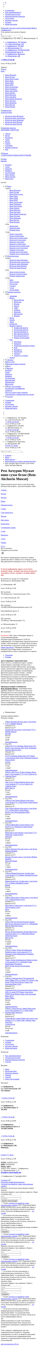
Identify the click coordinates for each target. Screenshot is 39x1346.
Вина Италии (10, 107)
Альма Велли (10, 1024)
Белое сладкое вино (17, 236)
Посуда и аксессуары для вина (16, 392)
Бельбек (8, 734)
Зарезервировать (11, 742)
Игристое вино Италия (13, 122)
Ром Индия (18, 352)
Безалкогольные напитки (16, 364)
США (16, 308)
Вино (9, 186)
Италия (16, 304)
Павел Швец (10, 998)
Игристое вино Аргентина (15, 118)
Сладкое (13, 286)
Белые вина (14, 226)
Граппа (7, 144)
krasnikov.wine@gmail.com (11, 1172)
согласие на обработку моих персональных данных (15, 1204)
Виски (7, 142)
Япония (17, 316)
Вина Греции (10, 93)
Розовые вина (15, 230)
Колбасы (8, 165)
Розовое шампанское (17, 276)
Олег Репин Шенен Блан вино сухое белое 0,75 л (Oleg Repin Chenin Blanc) (21, 809)
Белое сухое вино (16, 234)
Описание (9, 655)
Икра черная (9, 175)
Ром (6, 149)
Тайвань (17, 310)
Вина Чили (9, 81)
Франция (17, 312)
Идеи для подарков (14, 386)
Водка (7, 136)
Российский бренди (21, 336)
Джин (7, 140)
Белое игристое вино (17, 272)
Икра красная (10, 177)
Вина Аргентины (11, 87)
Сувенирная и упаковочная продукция (19, 394)
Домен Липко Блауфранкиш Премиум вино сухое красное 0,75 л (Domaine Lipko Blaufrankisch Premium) (21, 962)
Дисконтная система (12, 14)
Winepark (8, 837)
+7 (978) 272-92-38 (12, 422)
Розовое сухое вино (17, 250)
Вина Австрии (10, 97)
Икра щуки (9, 179)
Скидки (10, 397)
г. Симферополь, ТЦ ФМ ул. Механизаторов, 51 (14, 47)
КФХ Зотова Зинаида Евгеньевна (17, 966)
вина (2, 71)
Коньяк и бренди (11, 147)
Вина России (10, 105)
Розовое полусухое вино (19, 252)
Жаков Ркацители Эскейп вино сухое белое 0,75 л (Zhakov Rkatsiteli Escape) (21, 882)
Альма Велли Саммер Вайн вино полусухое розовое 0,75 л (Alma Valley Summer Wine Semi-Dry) (21, 1020)
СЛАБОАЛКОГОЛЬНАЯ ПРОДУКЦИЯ (16, 155)
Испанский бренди (21, 332)
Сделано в (5, 1180)
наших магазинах (7, 647)
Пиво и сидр (10, 362)
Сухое (12, 288)
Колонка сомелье (11, 20)
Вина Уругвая (10, 101)
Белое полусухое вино (18, 240)
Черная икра (9, 382)
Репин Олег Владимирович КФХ (17, 812)
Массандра (9, 938)
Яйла (7, 909)
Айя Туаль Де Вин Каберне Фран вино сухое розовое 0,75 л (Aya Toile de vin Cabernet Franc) (19, 784)
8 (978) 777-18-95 (11, 446)
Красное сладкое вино (18, 244)
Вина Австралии (11, 91)
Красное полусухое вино (19, 248)
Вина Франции (10, 103)
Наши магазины (11, 24)
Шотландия (18, 314)
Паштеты (8, 169)
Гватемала (17, 342)
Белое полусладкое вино (19, 238)
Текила (7, 134)
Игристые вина (13, 256)
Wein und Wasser (11, 861)
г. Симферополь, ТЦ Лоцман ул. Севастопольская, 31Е (15, 43)
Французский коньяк (21, 338)
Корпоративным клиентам (15, 16)
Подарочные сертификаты (15, 388)
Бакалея (4, 161)
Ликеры (10, 360)
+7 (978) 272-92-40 (12, 438)
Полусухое (13, 284)
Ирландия (17, 302)
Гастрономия (10, 173)
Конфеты (8, 171)
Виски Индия (19, 300)
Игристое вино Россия (13, 124)
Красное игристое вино (18, 274)
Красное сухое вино (17, 242)
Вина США (9, 83)
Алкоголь (8, 390)
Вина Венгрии (10, 95)
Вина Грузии (10, 77)
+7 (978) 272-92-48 (7, 60)
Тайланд (17, 354)
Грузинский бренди (21, 330)
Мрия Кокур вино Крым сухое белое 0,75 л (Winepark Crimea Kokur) (21, 834)
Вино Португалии (12, 79)
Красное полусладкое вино (19, 246)
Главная (8, 455)
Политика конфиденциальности (13, 1182)
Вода (9, 366)
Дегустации (9, 18)
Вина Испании (10, 75)
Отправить (5, 1232)
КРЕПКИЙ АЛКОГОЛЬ (10, 130)
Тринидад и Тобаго (21, 356)
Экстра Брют (14, 290)
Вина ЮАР (9, 85)
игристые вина (6, 112)
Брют (11, 280)
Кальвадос (9, 138)
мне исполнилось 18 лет (10, 1344)
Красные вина (15, 228)
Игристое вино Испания (14, 116)
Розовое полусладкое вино (19, 254)
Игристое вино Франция (14, 120)
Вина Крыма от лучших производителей (20, 461)
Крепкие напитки (13, 292)
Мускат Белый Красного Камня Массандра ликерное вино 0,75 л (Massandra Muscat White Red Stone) (21, 934)
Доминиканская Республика (24, 346)
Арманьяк (9, 145)
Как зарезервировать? (13, 12)
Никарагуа (18, 350)
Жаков (7, 885)
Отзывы (8, 22)
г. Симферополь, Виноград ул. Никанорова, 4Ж (15, 55)
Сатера (7, 762)
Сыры (7, 167)
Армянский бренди (21, 328)
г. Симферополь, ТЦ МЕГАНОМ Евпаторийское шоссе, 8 (17, 51)
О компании (9, 10)
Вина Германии (11, 89)
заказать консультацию (9, 1201)
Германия (17, 344)
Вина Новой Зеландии (13, 99)
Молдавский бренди (21, 334)
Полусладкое (14, 282)
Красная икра (10, 380)
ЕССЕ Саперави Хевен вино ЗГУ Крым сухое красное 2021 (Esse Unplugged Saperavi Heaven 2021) (21, 758)
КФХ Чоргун (10, 788)
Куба (15, 348)
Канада (16, 306)
